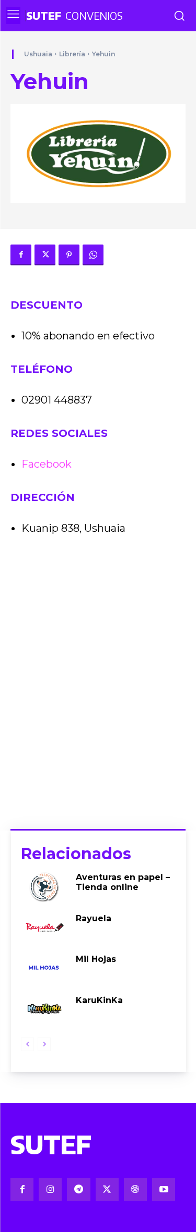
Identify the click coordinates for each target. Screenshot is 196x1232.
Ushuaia (38, 54)
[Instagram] (50, 1189)
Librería (72, 54)
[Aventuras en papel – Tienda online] (44, 886)
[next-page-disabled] (44, 1044)
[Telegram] (78, 1189)
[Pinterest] (69, 255)
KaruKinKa (99, 1000)
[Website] (135, 1189)
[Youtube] (163, 1189)
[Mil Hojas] (44, 968)
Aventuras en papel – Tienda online (123, 882)
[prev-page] (27, 1044)
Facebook (46, 464)
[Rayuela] (44, 927)
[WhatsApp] (93, 255)
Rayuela (93, 918)
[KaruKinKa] (44, 1009)
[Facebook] (20, 255)
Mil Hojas (96, 959)
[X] (44, 255)
